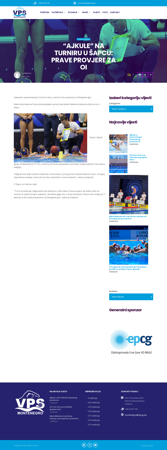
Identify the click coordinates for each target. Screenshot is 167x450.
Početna (44, 12)
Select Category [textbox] (119, 109)
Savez (85, 12)
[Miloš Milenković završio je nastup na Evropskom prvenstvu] (128, 194)
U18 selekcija (94, 411)
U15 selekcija (94, 424)
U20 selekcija (94, 402)
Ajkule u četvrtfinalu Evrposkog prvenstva (135, 138)
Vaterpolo (57, 12)
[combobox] (131, 109)
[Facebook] (139, 74)
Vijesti (96, 12)
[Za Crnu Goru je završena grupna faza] (118, 164)
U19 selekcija (94, 407)
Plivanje (72, 12)
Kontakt (115, 12)
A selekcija (92, 398)
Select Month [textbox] (118, 296)
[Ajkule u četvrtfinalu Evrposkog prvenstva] (118, 143)
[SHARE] (150, 74)
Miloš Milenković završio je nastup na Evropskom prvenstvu (64, 417)
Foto (105, 12)
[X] (145, 74)
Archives (113, 291)
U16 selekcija (94, 420)
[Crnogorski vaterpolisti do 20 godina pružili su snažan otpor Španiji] (128, 245)
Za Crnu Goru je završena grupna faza (138, 157)
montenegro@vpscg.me (136, 415)
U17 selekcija (94, 415)
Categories (114, 103)
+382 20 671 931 (131, 409)
